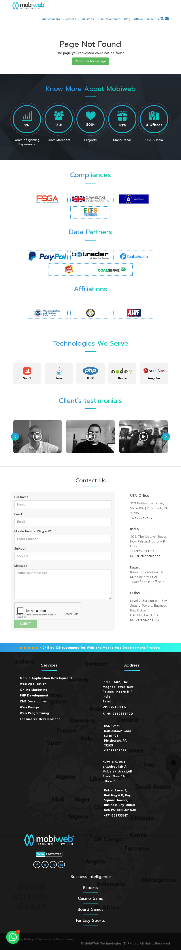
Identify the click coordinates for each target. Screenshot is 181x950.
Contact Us (151, 19)
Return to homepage (90, 61)
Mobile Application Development (46, 678)
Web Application (33, 684)
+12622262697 (141, 518)
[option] (27, 373)
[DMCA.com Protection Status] (49, 854)
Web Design (29, 707)
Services (71, 19)
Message (21, 566)
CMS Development (34, 701)
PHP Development (34, 695)
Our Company (51, 19)
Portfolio (137, 19)
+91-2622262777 (147, 556)
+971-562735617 (147, 620)
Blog (127, 19)
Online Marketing (33, 690)
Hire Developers (109, 19)
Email (18, 514)
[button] (12, 937)
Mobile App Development (124, 647)
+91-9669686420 (120, 714)
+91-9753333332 (142, 551)
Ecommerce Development (40, 719)
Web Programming (34, 713)
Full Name (22, 497)
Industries (88, 19)
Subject (20, 548)
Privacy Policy (22, 939)
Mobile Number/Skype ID (33, 531)
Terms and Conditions (55, 939)
